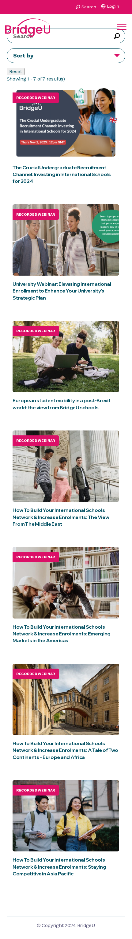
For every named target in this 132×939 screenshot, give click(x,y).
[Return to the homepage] (27, 26)
